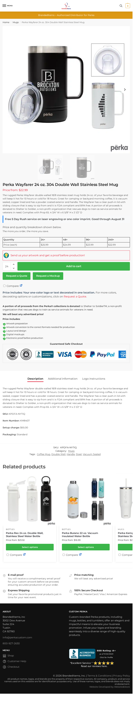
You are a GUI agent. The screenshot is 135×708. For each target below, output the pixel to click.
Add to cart (73, 266)
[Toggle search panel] (121, 6)
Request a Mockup (48, 275)
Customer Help (17, 661)
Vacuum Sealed (92, 454)
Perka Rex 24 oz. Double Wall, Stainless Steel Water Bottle (24, 534)
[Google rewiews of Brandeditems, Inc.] (99, 664)
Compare (12, 286)
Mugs (16, 22)
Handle (71, 454)
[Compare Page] (21, 286)
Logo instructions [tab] (93, 378)
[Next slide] (124, 89)
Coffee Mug (43, 454)
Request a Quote (16, 275)
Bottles (10, 529)
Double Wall (58, 454)
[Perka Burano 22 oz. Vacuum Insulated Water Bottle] (85, 499)
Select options (30, 547)
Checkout (13, 666)
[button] (127, 5)
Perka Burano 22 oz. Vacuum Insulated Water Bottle (80, 534)
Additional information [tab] (63, 378)
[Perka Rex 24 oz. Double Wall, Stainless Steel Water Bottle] (29, 499)
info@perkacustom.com (17, 637)
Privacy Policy (121, 675)
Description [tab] (35, 378)
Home (6, 22)
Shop (11, 655)
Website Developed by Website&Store (109, 687)
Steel (79, 454)
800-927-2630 (11, 643)
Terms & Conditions (99, 675)
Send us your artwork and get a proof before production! (48, 255)
